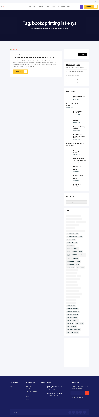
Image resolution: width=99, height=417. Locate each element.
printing (79, 294)
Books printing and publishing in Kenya (75, 231)
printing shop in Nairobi (72, 320)
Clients (53, 7)
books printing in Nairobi (72, 234)
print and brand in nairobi (72, 279)
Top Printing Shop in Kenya (72, 75)
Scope (47, 7)
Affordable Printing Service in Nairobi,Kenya (75, 144)
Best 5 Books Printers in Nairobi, (79, 97)
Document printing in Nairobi (73, 261)
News (68, 7)
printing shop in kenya (72, 317)
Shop (58, 7)
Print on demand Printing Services (74, 79)
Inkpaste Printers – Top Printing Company (79, 159)
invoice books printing (72, 270)
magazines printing (71, 273)
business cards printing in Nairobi (74, 251)
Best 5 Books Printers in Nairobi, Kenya (75, 67)
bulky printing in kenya (72, 242)
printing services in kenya (72, 308)
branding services (71, 239)
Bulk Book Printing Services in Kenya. (74, 71)
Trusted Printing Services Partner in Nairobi (33, 57)
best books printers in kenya (73, 216)
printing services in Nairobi (73, 311)
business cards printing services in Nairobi (74, 255)
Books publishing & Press (31, 391)
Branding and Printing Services (79, 151)
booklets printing (81, 222)
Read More (18, 71)
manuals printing (71, 276)
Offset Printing (29, 386)
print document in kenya (72, 291)
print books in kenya (71, 282)
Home (29, 7)
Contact (63, 7)
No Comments (41, 54)
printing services (71, 306)
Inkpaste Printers (30, 54)
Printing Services (29, 389)
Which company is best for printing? (74, 83)
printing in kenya (71, 300)
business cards (70, 245)
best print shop (70, 222)
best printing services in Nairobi (74, 219)
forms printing (70, 267)
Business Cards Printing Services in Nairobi (79, 136)
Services (41, 7)
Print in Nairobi (79, 323)
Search (67, 52)
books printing (70, 228)
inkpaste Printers (80, 267)
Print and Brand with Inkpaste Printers (75, 104)
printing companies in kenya (73, 297)
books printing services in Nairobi (74, 236)
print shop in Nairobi (71, 326)
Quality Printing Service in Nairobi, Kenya (78, 177)
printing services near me (72, 314)
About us (35, 7)
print (79, 276)
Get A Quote (89, 6)
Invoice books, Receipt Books (77, 112)
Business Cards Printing (77, 185)
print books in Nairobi (72, 285)
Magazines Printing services (79, 127)
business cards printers (72, 248)
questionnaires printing (72, 332)
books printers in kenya (72, 225)
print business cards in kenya (73, 288)
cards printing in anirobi (72, 258)
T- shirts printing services (78, 119)
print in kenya (70, 323)
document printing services (73, 264)
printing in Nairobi (71, 303)
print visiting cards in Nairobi (73, 329)
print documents (71, 294)
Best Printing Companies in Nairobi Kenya (79, 168)
